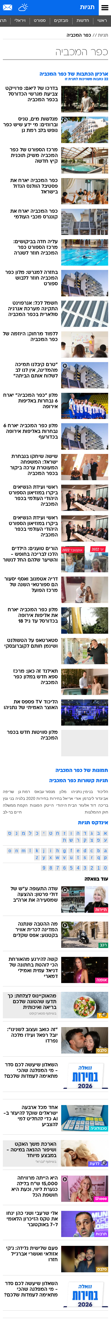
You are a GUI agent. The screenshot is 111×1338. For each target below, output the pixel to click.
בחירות (56, 798)
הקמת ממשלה (15, 805)
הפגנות (36, 805)
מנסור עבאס (44, 791)
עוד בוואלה (96, 879)
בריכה (103, 805)
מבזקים (61, 21)
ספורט (40, 21)
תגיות (87, 8)
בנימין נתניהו (82, 791)
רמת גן (24, 791)
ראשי (102, 21)
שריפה (8, 791)
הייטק (49, 805)
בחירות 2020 (37, 798)
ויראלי (20, 21)
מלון (63, 791)
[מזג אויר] (23, 7)
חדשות (83, 21)
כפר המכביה (79, 35)
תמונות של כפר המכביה (82, 770)
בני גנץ (8, 798)
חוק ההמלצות (96, 812)
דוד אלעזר (87, 805)
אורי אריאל (72, 798)
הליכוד (102, 791)
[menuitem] (82, 21)
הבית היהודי (66, 805)
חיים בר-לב (12, 812)
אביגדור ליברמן (95, 798)
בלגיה (20, 798)
